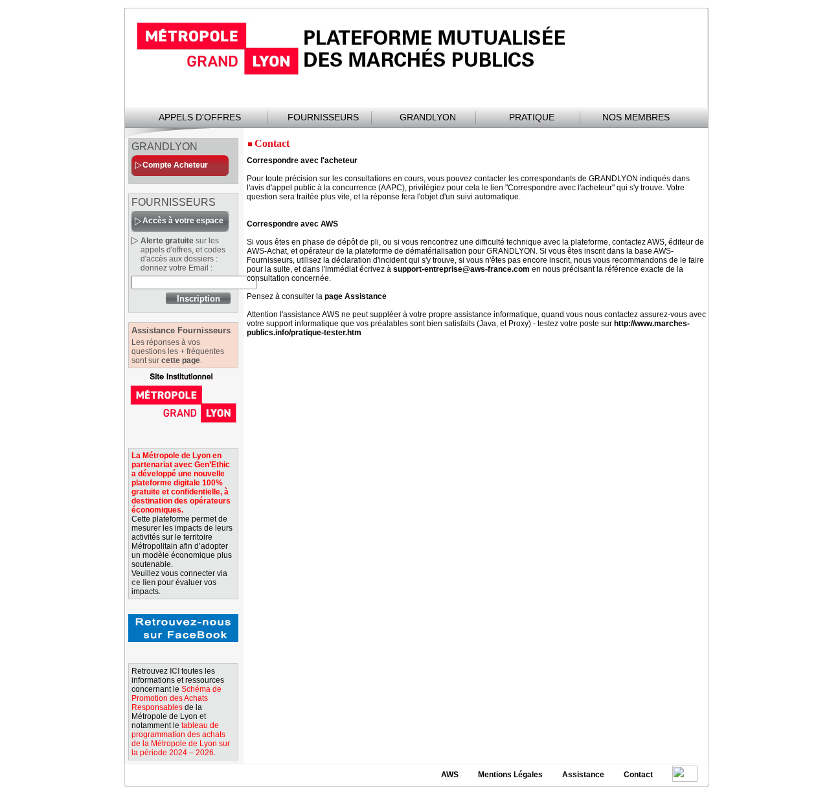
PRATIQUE (531, 117)
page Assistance (355, 296)
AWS (450, 774)
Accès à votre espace (182, 220)
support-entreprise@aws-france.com (461, 269)
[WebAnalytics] (685, 774)
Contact (638, 774)
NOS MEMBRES (636, 117)
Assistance (583, 774)
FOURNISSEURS (323, 117)
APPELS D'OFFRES (200, 117)
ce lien (143, 582)
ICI (174, 671)
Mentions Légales (510, 774)
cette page (180, 360)
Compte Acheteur (175, 165)
